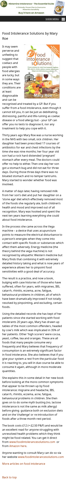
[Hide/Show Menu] (55, 18)
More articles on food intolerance (23, 464)
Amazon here (17, 446)
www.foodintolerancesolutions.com (32, 442)
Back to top (9, 477)
